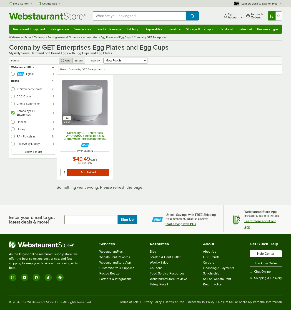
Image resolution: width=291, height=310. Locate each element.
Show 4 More (33, 151)
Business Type (267, 29)
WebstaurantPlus (111, 251)
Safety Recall (159, 284)
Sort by (95, 60)
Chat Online (262, 271)
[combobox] (139, 15)
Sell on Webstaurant (217, 279)
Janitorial (226, 29)
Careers (208, 262)
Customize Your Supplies (116, 268)
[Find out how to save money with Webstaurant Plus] (85, 145)
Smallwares (82, 29)
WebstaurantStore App (115, 262)
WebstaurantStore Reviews (169, 279)
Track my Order (266, 263)
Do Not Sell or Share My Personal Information (250, 302)
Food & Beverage (108, 29)
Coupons (156, 268)
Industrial (245, 29)
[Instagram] (12, 277)
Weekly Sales (159, 262)
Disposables (153, 29)
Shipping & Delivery (268, 278)
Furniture (174, 29)
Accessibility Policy (201, 302)
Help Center (21, 3)
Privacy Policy (152, 302)
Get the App (49, 3)
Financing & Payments (218, 268)
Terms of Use (175, 302)
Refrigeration (59, 29)
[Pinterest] (60, 277)
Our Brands (211, 257)
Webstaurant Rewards (114, 257)
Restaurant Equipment (29, 29)
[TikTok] (48, 277)
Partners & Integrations (115, 279)
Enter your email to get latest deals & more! (32, 219)
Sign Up (127, 220)
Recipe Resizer (110, 273)
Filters (15, 60)
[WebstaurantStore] (46, 244)
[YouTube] (24, 277)
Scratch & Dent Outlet (165, 257)
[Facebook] (36, 277)
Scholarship (211, 273)
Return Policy (212, 284)
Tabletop (133, 29)
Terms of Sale (129, 302)
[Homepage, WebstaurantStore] (47, 16)
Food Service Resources (167, 273)
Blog (153, 251)
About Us (209, 251)
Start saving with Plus (181, 224)
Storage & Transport (200, 29)
